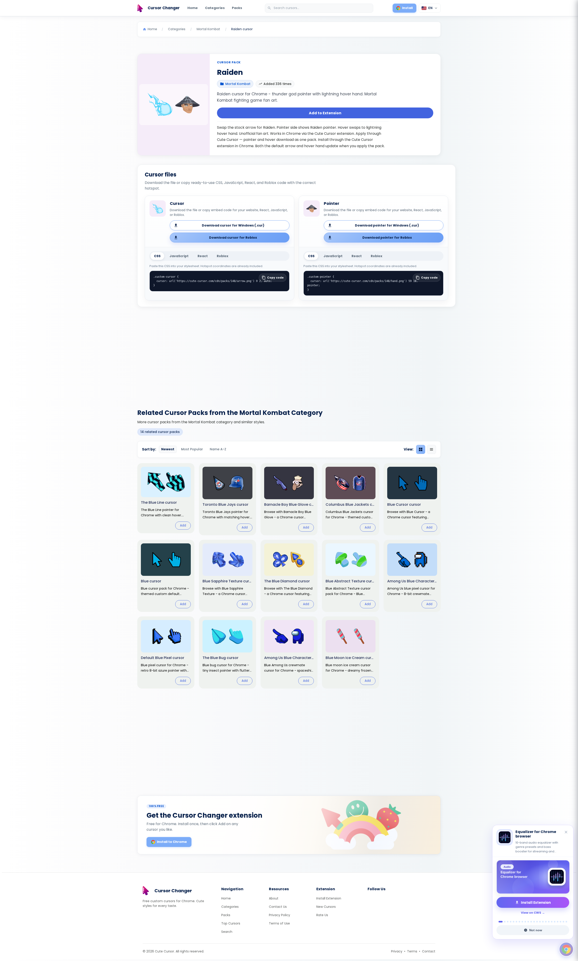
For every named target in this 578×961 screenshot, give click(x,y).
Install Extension (328, 898)
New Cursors (326, 906)
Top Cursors (230, 923)
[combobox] (319, 8)
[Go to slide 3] (507, 921)
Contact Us (278, 906)
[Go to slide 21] (560, 921)
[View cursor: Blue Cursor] (412, 499)
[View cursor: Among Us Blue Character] (289, 652)
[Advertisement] (289, 355)
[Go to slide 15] (543, 921)
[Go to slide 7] (519, 921)
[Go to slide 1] (499, 921)
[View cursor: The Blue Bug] (227, 652)
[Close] (566, 832)
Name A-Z (218, 449)
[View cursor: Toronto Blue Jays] (227, 499)
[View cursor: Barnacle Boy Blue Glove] (289, 499)
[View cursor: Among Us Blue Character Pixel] (412, 576)
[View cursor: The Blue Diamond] (289, 576)
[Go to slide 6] (516, 921)
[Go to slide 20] (557, 921)
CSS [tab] (157, 256)
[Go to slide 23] (566, 921)
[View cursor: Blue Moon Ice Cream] (350, 652)
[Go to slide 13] (537, 921)
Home (192, 8)
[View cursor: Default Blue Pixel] (165, 652)
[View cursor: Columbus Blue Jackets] (350, 499)
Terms (412, 951)
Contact (428, 951)
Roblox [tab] (222, 256)
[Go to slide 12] (534, 921)
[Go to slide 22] (563, 921)
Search (226, 931)
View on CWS (531, 913)
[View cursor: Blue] (165, 576)
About (273, 898)
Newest (167, 449)
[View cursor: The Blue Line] (165, 498)
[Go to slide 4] (510, 921)
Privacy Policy (279, 915)
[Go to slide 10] (528, 921)
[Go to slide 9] (525, 921)
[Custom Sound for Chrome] (532, 877)
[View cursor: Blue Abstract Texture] (350, 576)
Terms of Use (279, 923)
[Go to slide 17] (549, 921)
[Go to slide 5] (513, 921)
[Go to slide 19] (554, 921)
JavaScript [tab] (179, 256)
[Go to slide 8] (522, 921)
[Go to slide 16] (546, 921)
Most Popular (192, 449)
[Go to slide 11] (531, 921)
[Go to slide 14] (540, 921)
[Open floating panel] (566, 949)
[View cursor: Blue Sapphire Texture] (227, 576)
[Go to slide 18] (551, 921)
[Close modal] (340, 451)
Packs (237, 8)
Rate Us (322, 915)
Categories (215, 8)
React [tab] (203, 256)
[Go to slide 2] (503, 921)
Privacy (396, 951)
